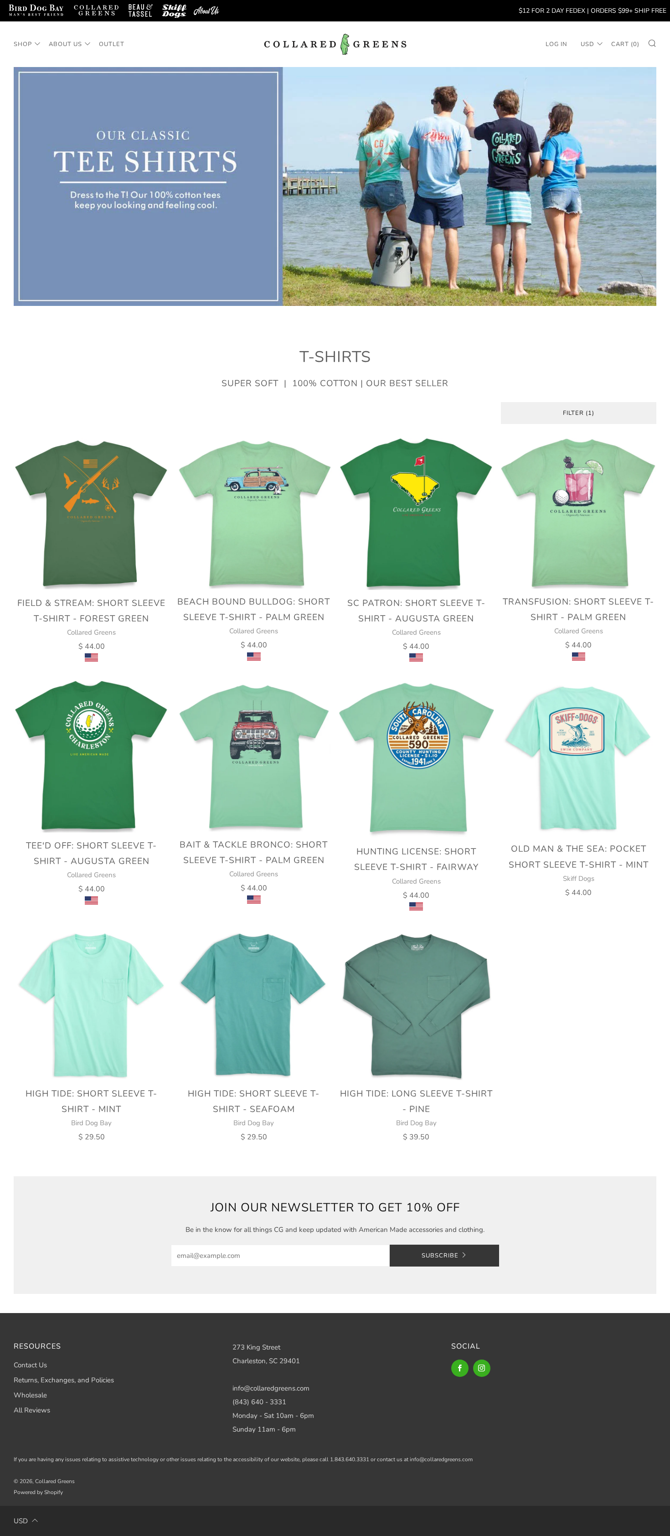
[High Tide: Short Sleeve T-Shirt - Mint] (91, 1005)
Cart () (625, 44)
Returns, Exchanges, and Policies (64, 1380)
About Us (65, 44)
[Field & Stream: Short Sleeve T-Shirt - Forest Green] (91, 514)
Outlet (111, 44)
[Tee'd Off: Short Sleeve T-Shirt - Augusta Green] (91, 756)
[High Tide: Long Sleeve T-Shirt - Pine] (416, 1005)
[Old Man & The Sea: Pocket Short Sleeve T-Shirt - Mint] (578, 758)
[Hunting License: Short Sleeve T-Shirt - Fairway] (416, 759)
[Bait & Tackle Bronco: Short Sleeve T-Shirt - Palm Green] (253, 756)
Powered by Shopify (38, 1492)
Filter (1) (578, 413)
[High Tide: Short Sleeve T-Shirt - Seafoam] (253, 1005)
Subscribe (440, 1256)
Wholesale (30, 1395)
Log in (556, 44)
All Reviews (32, 1410)
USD (587, 44)
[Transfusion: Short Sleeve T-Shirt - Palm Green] (578, 513)
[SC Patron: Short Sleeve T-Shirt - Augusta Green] (416, 514)
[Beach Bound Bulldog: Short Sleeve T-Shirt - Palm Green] (253, 513)
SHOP (23, 44)
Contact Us (30, 1365)
